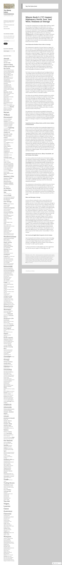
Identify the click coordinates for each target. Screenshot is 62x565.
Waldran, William (6, 533)
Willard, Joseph (6, 550)
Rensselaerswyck (6, 383)
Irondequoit (7, 254)
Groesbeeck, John (6, 229)
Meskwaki (10, 307)
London (12, 298)
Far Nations (7, 188)
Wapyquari (9, 538)
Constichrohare (6, 153)
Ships (13, 437)
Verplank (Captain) (7, 527)
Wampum (7, 536)
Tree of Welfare (7, 489)
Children (8, 142)
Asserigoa (10, 87)
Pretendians (12, 375)
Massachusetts (8, 306)
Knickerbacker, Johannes (8, 277)
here (45, 248)
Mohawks (11, 315)
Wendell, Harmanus (7, 545)
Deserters (11, 166)
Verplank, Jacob (7, 528)
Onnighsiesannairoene (7, 354)
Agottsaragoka (8, 72)
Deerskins (7, 164)
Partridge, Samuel (6, 367)
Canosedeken (10, 126)
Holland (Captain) (7, 245)
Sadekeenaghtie (9, 396)
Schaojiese (10, 405)
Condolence (7, 151)
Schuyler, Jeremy (6, 414)
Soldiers (6, 448)
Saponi (9, 399)
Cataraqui (6, 130)
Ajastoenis (12, 72)
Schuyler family (6, 426)
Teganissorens (7, 468)
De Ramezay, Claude (7, 166)
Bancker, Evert (8, 92)
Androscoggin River (7, 79)
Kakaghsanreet (10, 268)
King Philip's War (6, 276)
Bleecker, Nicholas (6, 100)
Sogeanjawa (5, 446)
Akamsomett (9, 73)
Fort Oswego (8, 201)
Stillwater (10, 456)
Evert (5, 186)
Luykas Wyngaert (6, 302)
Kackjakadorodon (10, 264)
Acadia (10, 60)
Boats (5, 103)
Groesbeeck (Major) (7, 228)
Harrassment (6, 234)
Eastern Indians (8, 183)
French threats (7, 215)
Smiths (6, 445)
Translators (7, 485)
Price (4, 376)
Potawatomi (5, 375)
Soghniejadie (10, 446)
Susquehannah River (7, 460)
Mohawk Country (6, 315)
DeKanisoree (6, 165)
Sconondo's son (11, 428)
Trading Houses (9, 483)
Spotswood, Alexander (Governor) (9, 452)
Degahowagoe (11, 164)
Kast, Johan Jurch (8, 272)
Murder (12, 325)
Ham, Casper (9, 231)
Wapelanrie (5, 538)
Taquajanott (11, 465)
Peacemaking (8, 369)
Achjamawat (6, 61)
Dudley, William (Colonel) (8, 173)
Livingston (8, 293)
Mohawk (10, 314)
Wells (10, 540)
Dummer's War (9, 176)
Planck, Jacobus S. (6, 374)
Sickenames (5, 438)
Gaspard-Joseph (6, 217)
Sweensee (12, 462)
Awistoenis (5, 89)
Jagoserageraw (6, 258)
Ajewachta (5, 73)
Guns (11, 230)
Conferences (6, 152)
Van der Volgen (6, 499)
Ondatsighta (6, 345)
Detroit (11, 168)
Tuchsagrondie (7, 491)
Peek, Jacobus (6, 370)
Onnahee (9, 352)
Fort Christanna (12, 197)
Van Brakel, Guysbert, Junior (8, 493)
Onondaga (7, 356)
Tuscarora (5, 492)
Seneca (6, 430)
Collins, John (6, 147)
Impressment (10, 249)
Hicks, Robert (6, 239)
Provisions (5, 379)
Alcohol (6, 77)
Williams (5, 554)
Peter (9, 370)
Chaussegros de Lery (11, 139)
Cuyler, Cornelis (7, 162)
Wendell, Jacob (7, 546)
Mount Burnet (7, 325)
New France (6, 331)
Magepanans (6, 303)
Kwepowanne (6, 278)
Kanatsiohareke (10, 269)
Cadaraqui (10, 119)
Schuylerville (11, 426)
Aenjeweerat (6, 71)
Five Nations (9, 193)
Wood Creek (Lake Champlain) (8, 557)
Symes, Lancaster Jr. (7, 464)
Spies (5, 451)
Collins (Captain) (7, 146)
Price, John (7, 376)
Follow (5, 43)
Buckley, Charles (6, 110)
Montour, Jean (6, 321)
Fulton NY (11, 215)
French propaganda (8, 212)
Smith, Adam (10, 443)
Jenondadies (6, 261)
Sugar (13, 459)
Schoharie (12, 409)
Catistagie (9, 130)
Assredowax (5, 88)
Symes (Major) (8, 463)
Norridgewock (10, 338)
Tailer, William (6, 465)
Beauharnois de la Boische (8, 96)
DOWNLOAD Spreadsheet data (9, 24)
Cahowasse (8, 120)
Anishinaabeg (7, 81)
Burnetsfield (6, 119)
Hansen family (11, 233)
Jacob (13, 256)
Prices (10, 376)
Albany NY (10, 75)
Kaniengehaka (11, 270)
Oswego (6, 360)
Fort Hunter (11, 198)
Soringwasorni (10, 448)
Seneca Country (8, 431)
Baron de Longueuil (7, 94)
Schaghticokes (6, 405)
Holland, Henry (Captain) (8, 246)
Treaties (11, 484)
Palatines (7, 366)
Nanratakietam (6, 326)
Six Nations (8, 440)
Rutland (5, 396)
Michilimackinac (6, 311)
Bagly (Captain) (9, 89)
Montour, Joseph (11, 321)
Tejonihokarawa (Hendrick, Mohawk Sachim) (8, 471)
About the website (7, 28)
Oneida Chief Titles (7, 349)
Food (9, 195)
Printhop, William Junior (8, 378)
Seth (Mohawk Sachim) (7, 434)
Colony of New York (7, 149)
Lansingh (8, 282)
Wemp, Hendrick (7, 542)
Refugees (10, 380)
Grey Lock (6, 226)
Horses (5, 247)
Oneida (10, 345)
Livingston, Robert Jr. (7, 298)
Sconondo (6, 428)
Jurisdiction (5, 264)
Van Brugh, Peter (6, 494)
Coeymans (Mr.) (6, 143)
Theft (12, 473)
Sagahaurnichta (6, 397)
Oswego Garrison (8, 361)
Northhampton (10, 340)
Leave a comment (30, 262)
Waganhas (6, 532)
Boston (12, 107)
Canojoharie (5, 126)
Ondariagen (5, 343)
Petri (11, 370)
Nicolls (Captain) (8, 337)
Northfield (6, 340)
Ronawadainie (12, 391)
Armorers (6, 83)
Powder (9, 375)
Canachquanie (10, 121)
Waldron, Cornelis (6, 534)
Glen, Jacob (9, 224)
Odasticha (12, 341)
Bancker (5, 90)
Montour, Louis (6, 322)
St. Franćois (8, 455)
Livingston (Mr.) (6, 294)
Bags (13, 89)
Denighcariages (11, 165)
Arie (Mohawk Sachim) (7, 82)
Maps (12, 303)
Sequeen (5, 433)
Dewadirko (5, 169)
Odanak (8, 341)
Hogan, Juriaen (8, 242)
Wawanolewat (6, 540)
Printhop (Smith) (6, 377)
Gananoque (5, 216)
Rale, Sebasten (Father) (10, 379)
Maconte (10, 302)
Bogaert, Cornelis (6, 105)
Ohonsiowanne (9, 342)
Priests (13, 376)
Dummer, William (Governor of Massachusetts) (8, 179)
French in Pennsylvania (7, 209)
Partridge (11, 366)
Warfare (8, 539)
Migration (11, 311)
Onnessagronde (6, 353)
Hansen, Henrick (6, 233)
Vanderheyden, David (7, 498)
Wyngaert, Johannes (10, 559)
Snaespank (10, 445)
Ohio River (5, 342)
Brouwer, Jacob (6, 109)
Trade (6, 479)
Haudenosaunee (10, 236)
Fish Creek (5, 193)
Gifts (4, 224)
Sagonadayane (11, 397)
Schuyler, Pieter (7, 425)
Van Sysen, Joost (6, 522)
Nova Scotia (5, 341)
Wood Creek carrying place (8, 558)
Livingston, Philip (8, 296)
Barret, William (6, 95)
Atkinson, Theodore (11, 88)
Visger (9, 531)
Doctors (5, 172)
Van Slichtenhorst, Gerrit (7, 521)
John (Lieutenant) (6, 263)
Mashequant (10, 304)
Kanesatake (6, 270)
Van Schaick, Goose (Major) (9, 516)
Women (5, 556)
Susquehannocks (7, 462)
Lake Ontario (6, 280)
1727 (35, 254)
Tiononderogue (11, 476)
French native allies (7, 210)
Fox (7, 203)
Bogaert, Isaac (11, 105)
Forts (5, 203)
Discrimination (6, 170)
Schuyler (10, 410)
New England (7, 328)
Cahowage (5, 120)
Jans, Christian (10, 258)
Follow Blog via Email (9, 33)
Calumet (6, 121)
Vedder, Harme (7, 523)
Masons (13, 304)
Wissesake (49, 261)
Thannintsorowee (7, 473)
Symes (5, 463)
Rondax (5, 392)
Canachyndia (6, 122)
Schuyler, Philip (8, 423)
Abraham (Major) (6, 60)
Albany (5, 75)
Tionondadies (28, 162)
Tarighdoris (5, 466)
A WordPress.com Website (30, 270)
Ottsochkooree (6, 364)
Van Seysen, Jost (6, 519)
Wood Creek (9, 556)
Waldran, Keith (11, 532)
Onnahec (5, 352)
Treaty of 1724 (10, 486)
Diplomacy (9, 169)
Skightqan (9, 442)
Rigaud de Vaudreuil (7, 384)
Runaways (11, 395)
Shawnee (10, 437)
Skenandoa (5, 442)
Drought (8, 172)
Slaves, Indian (6, 443)
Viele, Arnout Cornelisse (7, 529)
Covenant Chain (8, 157)
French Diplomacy (11, 203)
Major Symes (34, 220)
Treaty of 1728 (6, 487)
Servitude (9, 433)
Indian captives (6, 250)
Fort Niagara (7, 200)
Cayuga (12, 130)
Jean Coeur (11, 259)
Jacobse (9, 257)
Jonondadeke (11, 263)
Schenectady (7, 409)
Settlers (12, 434)
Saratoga (9, 401)
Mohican (5, 316)
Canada (9, 122)
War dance (5, 539)
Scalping (5, 402)
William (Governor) (7, 551)
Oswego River (7, 363)
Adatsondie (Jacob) (7, 69)
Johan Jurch (5, 262)
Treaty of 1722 (6, 486)
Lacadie (9, 278)
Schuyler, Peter (7, 422)
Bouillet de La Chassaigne (8, 108)
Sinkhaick (12, 438)
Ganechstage (9, 216)
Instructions (6, 253)
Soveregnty (6, 449)
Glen (6, 224)
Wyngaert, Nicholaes (7, 560)
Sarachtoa (5, 401)
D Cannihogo (11, 163)
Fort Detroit (6, 198)
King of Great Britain (10, 275)
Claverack (11, 142)
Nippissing (6, 338)
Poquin (10, 374)
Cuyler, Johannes (6, 163)
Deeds (5, 164)
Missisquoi (9, 312)
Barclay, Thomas (11, 93)
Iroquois (6, 256)
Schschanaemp (6, 410)
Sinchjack (9, 438)
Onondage (12, 356)
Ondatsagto (9, 343)
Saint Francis (6, 398)
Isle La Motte (10, 256)
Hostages (8, 247)
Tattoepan (9, 466)
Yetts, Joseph (12, 560)
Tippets (5, 477)
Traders (5, 481)
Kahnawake (8, 266)
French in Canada (6, 206)
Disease (11, 170)
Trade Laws (10, 479)
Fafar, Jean (7, 186)
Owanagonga (10, 364)
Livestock (5, 293)
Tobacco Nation (8, 477)
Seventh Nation (6, 437)
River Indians (7, 391)
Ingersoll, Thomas (6, 251)
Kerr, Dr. (5, 275)
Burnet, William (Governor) (8, 114)
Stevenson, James (6, 456)
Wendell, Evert (6, 544)
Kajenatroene (6, 268)
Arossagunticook (7, 84)
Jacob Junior (6, 257)
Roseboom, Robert (6, 395)
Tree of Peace (6, 488)
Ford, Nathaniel (6, 197)
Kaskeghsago (12, 271)
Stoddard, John (8, 459)
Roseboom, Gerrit (10, 392)
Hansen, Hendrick (6, 232)
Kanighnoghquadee (7, 271)
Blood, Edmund (6, 102)
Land (5, 283)
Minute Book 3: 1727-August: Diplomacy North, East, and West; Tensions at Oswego (39, 19)
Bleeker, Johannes (6, 101)
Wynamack (5, 559)
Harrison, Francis (10, 234)
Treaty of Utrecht (11, 487)
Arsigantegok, (50, 30)
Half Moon (5, 231)
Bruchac (11, 109)
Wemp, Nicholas (11, 543)
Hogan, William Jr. (7, 243)
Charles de (6, 139)
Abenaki (6, 59)
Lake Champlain (7, 279)
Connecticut (11, 152)
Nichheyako (5, 336)
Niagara (6, 333)
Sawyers (12, 401)
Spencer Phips (10, 449)
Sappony (12, 399)
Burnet (10, 110)
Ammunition (11, 77)
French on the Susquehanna (8, 211)
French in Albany (7, 205)
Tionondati (6, 476)
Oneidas (11, 349)
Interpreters (11, 253)
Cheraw (5, 142)
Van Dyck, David (7, 515)
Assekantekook (6, 87)
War (12, 538)
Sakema (9, 398)
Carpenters (5, 129)
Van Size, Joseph (7, 520)
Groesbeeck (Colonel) (7, 227)
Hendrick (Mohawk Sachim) (9, 238)
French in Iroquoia (9, 208)
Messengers (7, 309)
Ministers (5, 312)
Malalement (10, 303)
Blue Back (11, 102)
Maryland (6, 304)
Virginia (6, 531)
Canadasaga (12, 122)
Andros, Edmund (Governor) (8, 78)
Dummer (5, 174)
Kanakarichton (6, 269)
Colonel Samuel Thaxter (8, 148)
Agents (5, 72)
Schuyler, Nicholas (8, 420)
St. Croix (5, 455)
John (9, 262)
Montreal (11, 323)
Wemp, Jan (12, 542)
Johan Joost (10, 261)
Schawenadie (8, 407)
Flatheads (6, 195)
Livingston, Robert (8, 297)
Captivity (11, 128)
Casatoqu (8, 129)
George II (5, 221)
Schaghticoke (7, 404)
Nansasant (10, 326)
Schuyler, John (6, 419)
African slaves (11, 71)
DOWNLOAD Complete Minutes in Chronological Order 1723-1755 (9, 22)
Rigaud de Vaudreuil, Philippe (8, 385)
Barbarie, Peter (6, 93)
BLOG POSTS (6, 26)
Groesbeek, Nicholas (7, 230)
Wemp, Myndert (6, 543)
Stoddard (5, 457)
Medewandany (6, 307)
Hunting (6, 249)
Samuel (12, 398)
